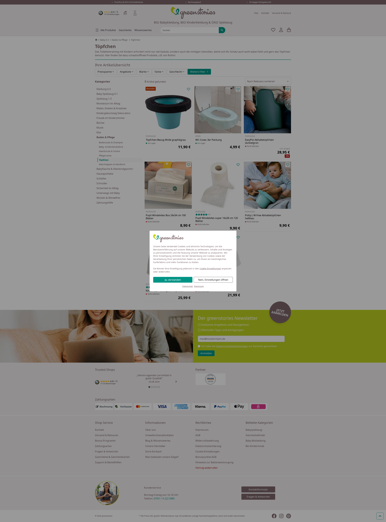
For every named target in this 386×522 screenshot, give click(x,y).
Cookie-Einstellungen (210, 268)
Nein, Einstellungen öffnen (213, 279)
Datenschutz (187, 286)
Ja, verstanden (173, 279)
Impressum (199, 286)
